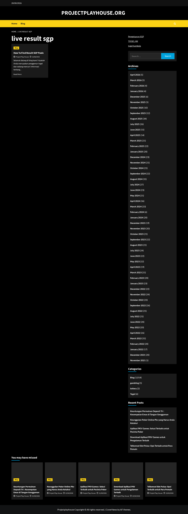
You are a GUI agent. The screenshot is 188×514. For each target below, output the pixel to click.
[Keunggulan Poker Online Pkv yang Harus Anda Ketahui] (60, 472)
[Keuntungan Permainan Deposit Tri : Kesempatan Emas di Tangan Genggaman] (27, 472)
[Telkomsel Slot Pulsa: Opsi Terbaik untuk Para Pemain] (161, 472)
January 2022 (136, 349)
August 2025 (136, 118)
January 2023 (136, 283)
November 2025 (137, 102)
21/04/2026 (103, 493)
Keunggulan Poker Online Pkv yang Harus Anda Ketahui (152, 421)
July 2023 (134, 250)
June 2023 (135, 256)
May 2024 (135, 195)
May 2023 (135, 261)
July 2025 (134, 124)
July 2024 (134, 184)
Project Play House (22, 57)
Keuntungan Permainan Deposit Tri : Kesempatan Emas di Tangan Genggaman (149, 413)
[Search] (175, 23)
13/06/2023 (36, 57)
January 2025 (136, 151)
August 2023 (136, 245)
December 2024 (137, 157)
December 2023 (137, 223)
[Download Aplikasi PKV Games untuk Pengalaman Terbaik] (127, 472)
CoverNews (111, 509)
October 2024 (136, 168)
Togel (132, 394)
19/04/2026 (169, 493)
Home (14, 23)
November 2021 (137, 360)
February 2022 (137, 344)
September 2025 (138, 113)
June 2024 (135, 190)
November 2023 (137, 228)
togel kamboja (134, 46)
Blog (23, 23)
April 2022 (135, 333)
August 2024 (136, 179)
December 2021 (137, 355)
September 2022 (138, 305)
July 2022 (134, 316)
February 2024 (137, 212)
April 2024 (135, 201)
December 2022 (137, 289)
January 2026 (136, 91)
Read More (17, 74)
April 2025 (135, 135)
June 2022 (135, 322)
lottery (133, 388)
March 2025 (136, 140)
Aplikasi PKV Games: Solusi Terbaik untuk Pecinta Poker (149, 430)
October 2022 (136, 300)
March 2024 (136, 206)
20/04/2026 (136, 496)
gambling (134, 383)
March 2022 (136, 338)
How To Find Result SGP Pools (28, 53)
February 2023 (137, 278)
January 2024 (136, 217)
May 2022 (135, 327)
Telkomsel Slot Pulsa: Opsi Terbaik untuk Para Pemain (151, 447)
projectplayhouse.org (93, 13)
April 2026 (135, 74)
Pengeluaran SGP (136, 36)
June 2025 (135, 129)
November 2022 (137, 294)
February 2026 (137, 85)
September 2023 (138, 239)
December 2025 (137, 96)
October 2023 (136, 234)
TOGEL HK (133, 41)
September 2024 (138, 173)
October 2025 (136, 107)
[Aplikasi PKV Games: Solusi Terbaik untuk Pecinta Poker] (94, 472)
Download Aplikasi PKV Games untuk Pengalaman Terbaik (147, 439)
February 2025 (137, 146)
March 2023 (136, 272)
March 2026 (136, 80)
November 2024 (137, 162)
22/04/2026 (36, 496)
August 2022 (136, 311)
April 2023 (135, 267)
